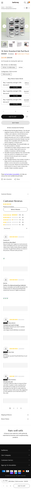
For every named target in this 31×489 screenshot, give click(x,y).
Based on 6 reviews (8, 206)
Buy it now (15, 122)
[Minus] (3, 111)
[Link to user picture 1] (4, 258)
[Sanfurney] (15, 2)
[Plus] (27, 111)
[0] (28, 2)
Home (2, 7)
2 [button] (13, 408)
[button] (27, 26)
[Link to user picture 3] (7, 298)
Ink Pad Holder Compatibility (12, 174)
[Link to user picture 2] (5, 298)
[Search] (25, 2)
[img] (14, 237)
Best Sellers (9, 7)
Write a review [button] (15, 209)
